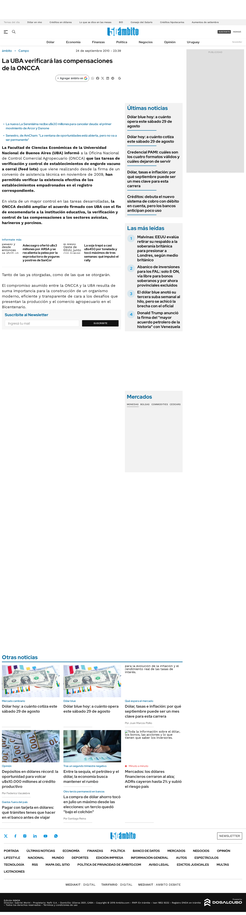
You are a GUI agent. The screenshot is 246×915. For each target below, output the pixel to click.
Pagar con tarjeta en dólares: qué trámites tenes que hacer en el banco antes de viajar (28, 812)
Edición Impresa (109, 858)
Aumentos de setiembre (205, 22)
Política (121, 42)
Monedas (133, 404)
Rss (35, 865)
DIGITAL (81, 884)
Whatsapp (56, 836)
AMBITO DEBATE (159, 884)
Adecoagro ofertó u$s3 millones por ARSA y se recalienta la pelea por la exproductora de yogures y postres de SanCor (41, 252)
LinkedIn (35, 836)
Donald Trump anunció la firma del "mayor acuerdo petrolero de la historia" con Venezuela (158, 319)
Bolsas (145, 404)
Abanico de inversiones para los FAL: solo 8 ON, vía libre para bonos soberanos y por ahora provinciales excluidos (158, 276)
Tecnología (14, 865)
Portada (11, 851)
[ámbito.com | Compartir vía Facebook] (97, 78)
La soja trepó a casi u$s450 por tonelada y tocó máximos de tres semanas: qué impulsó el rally (101, 252)
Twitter (6, 836)
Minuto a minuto (138, 766)
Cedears (175, 404)
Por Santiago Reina (74, 818)
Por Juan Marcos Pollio (138, 723)
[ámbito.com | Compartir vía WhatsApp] (92, 78)
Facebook (15, 836)
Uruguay (193, 42)
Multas (223, 865)
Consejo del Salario (141, 22)
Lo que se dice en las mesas (95, 22)
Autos (181, 858)
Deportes (80, 858)
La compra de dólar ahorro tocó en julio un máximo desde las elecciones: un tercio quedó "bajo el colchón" (92, 804)
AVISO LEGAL (159, 865)
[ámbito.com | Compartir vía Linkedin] (107, 78)
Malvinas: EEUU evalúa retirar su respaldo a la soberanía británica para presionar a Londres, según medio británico (158, 248)
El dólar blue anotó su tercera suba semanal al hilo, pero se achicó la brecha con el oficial (158, 299)
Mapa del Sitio (58, 865)
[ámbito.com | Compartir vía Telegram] (112, 78)
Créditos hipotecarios (172, 22)
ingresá (237, 32)
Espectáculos (206, 858)
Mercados (176, 851)
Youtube (45, 836)
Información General (149, 858)
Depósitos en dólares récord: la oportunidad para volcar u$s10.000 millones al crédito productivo (30, 779)
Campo (23, 50)
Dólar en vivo (34, 22)
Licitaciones (14, 872)
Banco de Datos (146, 851)
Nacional (36, 858)
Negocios (146, 42)
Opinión (169, 42)
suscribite (224, 32)
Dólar (51, 42)
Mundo (58, 858)
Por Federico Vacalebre (16, 793)
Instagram (25, 836)
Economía (73, 42)
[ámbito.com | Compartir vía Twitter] (102, 78)
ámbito (7, 50)
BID (121, 22)
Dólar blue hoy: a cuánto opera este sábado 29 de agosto (149, 121)
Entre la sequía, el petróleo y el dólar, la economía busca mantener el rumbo (91, 776)
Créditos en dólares (61, 22)
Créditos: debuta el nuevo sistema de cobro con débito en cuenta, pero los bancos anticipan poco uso (153, 203)
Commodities (159, 404)
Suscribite (100, 323)
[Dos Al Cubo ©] (223, 902)
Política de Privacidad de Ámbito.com (109, 865)
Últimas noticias (41, 851)
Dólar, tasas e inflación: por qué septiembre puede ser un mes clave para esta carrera (151, 179)
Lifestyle (12, 858)
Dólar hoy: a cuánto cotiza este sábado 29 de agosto (150, 139)
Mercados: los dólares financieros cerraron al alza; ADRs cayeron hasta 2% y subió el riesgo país (153, 779)
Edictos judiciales (193, 865)
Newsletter (237, 42)
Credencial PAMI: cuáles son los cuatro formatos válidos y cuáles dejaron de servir (153, 157)
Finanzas (98, 42)
